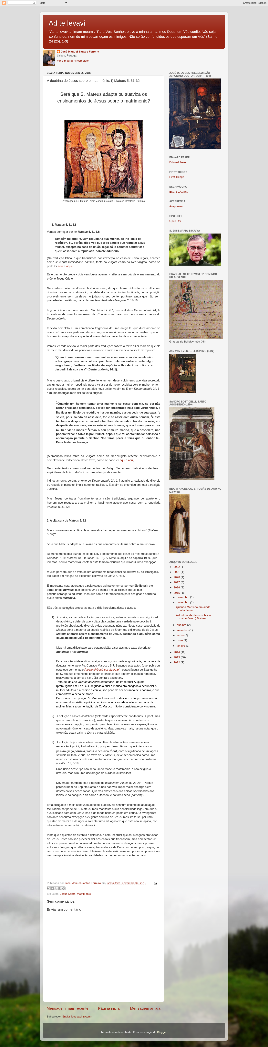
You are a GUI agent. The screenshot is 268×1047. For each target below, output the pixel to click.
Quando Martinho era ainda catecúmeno (193, 609)
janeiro (181, 645)
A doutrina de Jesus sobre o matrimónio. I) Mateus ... (193, 617)
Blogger (162, 1032)
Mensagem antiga (145, 1008)
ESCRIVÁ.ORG (178, 191)
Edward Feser (178, 162)
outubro (182, 624)
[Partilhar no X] (56, 888)
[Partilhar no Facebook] (60, 888)
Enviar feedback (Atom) (77, 1016)
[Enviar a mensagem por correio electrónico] (154, 883)
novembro (183, 602)
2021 (177, 572)
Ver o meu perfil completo (73, 60)
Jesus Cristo (67, 893)
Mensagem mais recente (67, 1008)
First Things (176, 176)
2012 (177, 662)
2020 (177, 577)
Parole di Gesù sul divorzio (101, 669)
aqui (60, 266)
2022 (177, 566)
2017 (177, 582)
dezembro (183, 597)
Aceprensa (176, 206)
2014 (177, 652)
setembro (183, 630)
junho (180, 635)
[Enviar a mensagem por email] (49, 888)
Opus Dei (175, 221)
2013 (177, 657)
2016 (177, 587)
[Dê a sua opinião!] (52, 888)
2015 (177, 592)
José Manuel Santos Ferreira (80, 51)
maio (180, 640)
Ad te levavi (67, 23)
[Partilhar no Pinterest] (64, 888)
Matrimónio (84, 893)
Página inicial (109, 1008)
